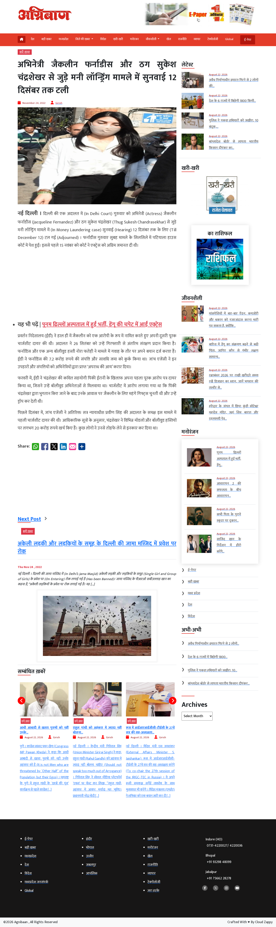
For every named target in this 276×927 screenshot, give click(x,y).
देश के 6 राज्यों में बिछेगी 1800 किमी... (150, 728)
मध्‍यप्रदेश (63, 39)
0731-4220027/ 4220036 (225, 846)
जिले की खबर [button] (83, 39)
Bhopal (218, 859)
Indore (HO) (224, 842)
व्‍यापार (197, 39)
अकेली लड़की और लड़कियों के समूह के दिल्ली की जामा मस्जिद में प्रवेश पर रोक (97, 547)
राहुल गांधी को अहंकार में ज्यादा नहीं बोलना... (44, 730)
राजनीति (182, 39)
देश (32, 39)
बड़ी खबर (46, 39)
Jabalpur (218, 875)
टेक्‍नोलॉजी (212, 39)
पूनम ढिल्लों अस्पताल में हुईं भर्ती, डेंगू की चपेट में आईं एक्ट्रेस (102, 324)
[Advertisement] (97, 283)
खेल (168, 39)
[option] (44, 741)
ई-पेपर (247, 39)
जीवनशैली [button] (151, 39)
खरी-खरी (118, 39)
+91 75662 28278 (219, 878)
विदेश (103, 39)
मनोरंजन (134, 39)
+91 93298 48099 (219, 862)
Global (229, 39)
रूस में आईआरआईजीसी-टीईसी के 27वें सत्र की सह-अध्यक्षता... (97, 730)
